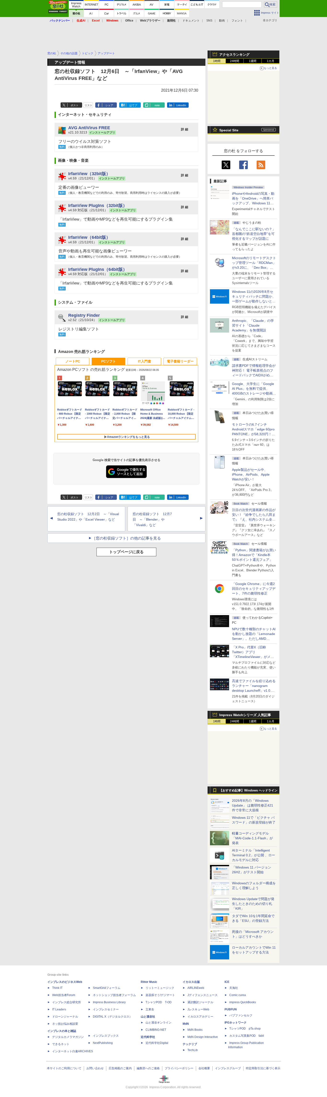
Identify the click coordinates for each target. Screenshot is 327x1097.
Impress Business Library (109, 1002)
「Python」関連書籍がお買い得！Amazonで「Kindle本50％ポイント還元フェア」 (254, 555)
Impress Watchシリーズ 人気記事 (245, 715)
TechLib (192, 1050)
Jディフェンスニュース (202, 995)
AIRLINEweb (195, 988)
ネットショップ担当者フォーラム (114, 995)
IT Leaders (59, 1009)
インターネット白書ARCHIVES (72, 1051)
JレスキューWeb (198, 1009)
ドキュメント (191, 20)
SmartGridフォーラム (106, 988)
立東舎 (150, 1009)
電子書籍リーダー (180, 361)
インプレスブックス (106, 1035)
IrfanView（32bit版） (89, 173)
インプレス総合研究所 (66, 1002)
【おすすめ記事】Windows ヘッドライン (248, 790)
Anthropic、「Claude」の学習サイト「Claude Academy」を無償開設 (253, 325)
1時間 (216, 61)
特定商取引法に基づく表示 (263, 1068)
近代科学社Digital (157, 1043)
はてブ (133, 105)
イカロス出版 (191, 982)
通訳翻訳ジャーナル (200, 1002)
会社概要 (204, 1068)
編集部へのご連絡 (148, 1068)
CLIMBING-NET (156, 1029)
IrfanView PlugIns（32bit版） (97, 205)
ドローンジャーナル (65, 1016)
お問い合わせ (95, 1068)
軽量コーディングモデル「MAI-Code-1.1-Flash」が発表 (252, 838)
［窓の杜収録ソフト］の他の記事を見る (126, 538)
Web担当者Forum (63, 995)
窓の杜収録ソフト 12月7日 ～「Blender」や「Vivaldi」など (152, 519)
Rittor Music (149, 982)
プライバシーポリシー (179, 1068)
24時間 (234, 61)
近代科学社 (148, 1037)
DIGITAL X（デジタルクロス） (112, 1016)
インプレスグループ (228, 1068)
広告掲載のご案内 (120, 1068)
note (157, 105)
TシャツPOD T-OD (159, 1002)
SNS (209, 20)
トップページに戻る (126, 552)
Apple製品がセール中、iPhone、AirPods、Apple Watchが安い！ (251, 474)
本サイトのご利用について (64, 1068)
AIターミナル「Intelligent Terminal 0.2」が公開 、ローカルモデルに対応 (253, 855)
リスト (88, 105)
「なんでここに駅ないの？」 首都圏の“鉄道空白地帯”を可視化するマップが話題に (255, 233)
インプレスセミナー (106, 1009)
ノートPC (72, 361)
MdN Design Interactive (202, 1037)
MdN (186, 1023)
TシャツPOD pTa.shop (245, 1028)
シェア (109, 105)
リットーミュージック (160, 988)
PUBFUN (231, 1009)
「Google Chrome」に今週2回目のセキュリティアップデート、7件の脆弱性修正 (254, 588)
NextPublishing (103, 1043)
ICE (227, 982)
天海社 (233, 988)
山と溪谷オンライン (158, 1022)
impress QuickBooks (242, 1002)
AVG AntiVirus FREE (89, 127)
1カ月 (270, 61)
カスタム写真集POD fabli (246, 1035)
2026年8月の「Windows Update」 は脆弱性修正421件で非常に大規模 (252, 805)
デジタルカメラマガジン (68, 1037)
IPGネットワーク (236, 1022)
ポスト (75, 105)
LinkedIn (181, 105)
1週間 (252, 61)
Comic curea (237, 995)
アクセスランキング (234, 54)
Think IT (57, 988)
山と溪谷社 (148, 1016)
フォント (237, 20)
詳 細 (184, 129)
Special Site (228, 130)
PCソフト (108, 361)
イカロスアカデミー (200, 1016)
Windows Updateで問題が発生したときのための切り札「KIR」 (253, 903)
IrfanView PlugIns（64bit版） (97, 269)
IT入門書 (144, 361)
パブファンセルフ (240, 1015)
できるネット (60, 1044)
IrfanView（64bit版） (89, 237)
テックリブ (190, 1044)
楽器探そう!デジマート (160, 995)
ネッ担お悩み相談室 (65, 1023)
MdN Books (195, 1029)
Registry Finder (84, 315)
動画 (222, 20)
